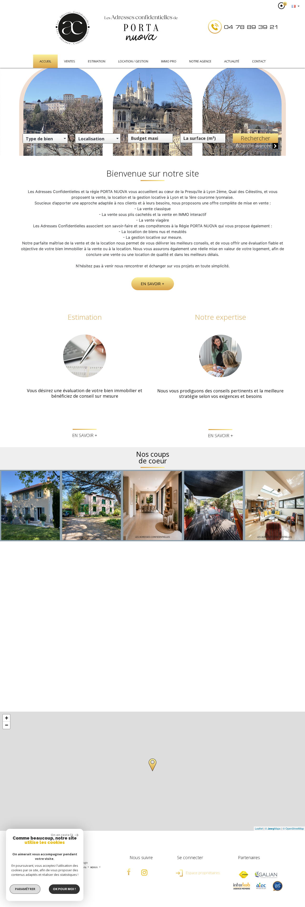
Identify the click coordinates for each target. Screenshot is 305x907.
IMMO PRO (168, 61)
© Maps (273, 828)
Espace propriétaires (202, 872)
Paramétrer (25, 889)
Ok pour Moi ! (64, 889)
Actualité (231, 61)
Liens (83, 867)
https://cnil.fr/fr (260, 683)
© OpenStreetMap (293, 828)
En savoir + (152, 283)
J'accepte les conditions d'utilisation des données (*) (157, 619)
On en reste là (62, 835)
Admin (94, 867)
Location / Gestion (133, 61)
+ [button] (6, 718)
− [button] (6, 725)
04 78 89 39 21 (251, 27)
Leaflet (259, 828)
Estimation (96, 61)
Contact (259, 61)
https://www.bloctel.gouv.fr (221, 692)
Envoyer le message (259, 632)
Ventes (69, 61)
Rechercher (255, 138)
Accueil (45, 61)
